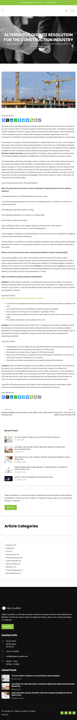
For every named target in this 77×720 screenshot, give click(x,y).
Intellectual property (13, 558)
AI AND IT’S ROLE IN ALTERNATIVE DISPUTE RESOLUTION (34, 477)
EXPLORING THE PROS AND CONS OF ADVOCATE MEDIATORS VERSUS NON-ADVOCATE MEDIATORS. (40, 448)
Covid (8, 551)
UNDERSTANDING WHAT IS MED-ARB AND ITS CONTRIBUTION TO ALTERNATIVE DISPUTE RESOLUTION (41, 468)
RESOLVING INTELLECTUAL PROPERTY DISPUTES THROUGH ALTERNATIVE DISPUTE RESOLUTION (42, 458)
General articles (11, 555)
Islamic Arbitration (12, 561)
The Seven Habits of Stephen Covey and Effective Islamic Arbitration (37, 437)
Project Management (13, 570)
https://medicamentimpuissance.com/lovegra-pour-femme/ (22, 298)
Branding (9, 548)
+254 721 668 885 (51, 2)
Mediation (9, 567)
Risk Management (12, 573)
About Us (10, 507)
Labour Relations (12, 564)
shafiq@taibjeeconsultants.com (32, 2)
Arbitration (9, 545)
